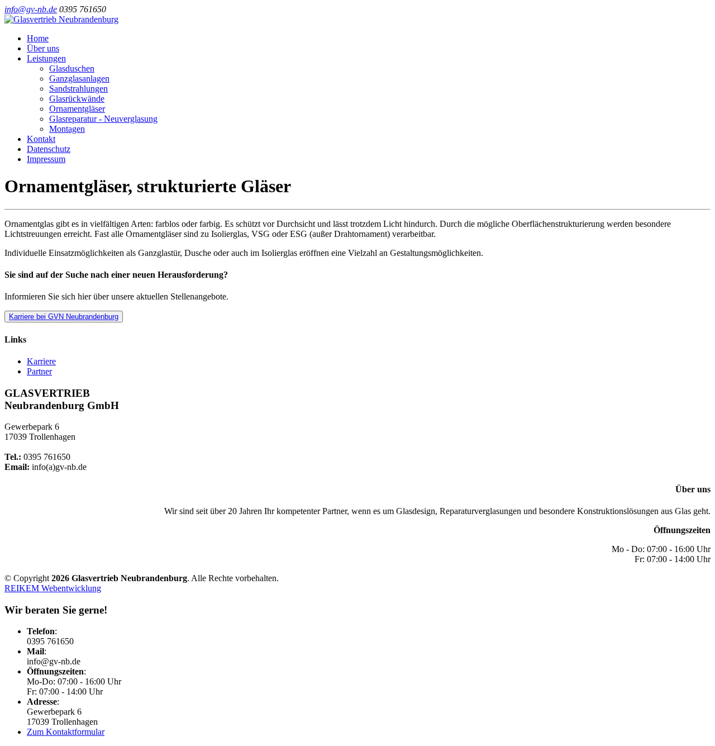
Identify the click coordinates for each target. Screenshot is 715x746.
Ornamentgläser (77, 108)
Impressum (46, 159)
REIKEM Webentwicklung (52, 588)
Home (38, 38)
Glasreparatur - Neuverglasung (103, 118)
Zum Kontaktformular (65, 732)
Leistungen (46, 58)
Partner (39, 371)
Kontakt (41, 139)
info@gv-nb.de (30, 9)
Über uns (43, 48)
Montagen (67, 129)
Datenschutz (48, 149)
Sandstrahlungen (78, 88)
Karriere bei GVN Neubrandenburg (63, 316)
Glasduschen (71, 68)
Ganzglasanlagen (79, 78)
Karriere (41, 361)
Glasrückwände (76, 98)
